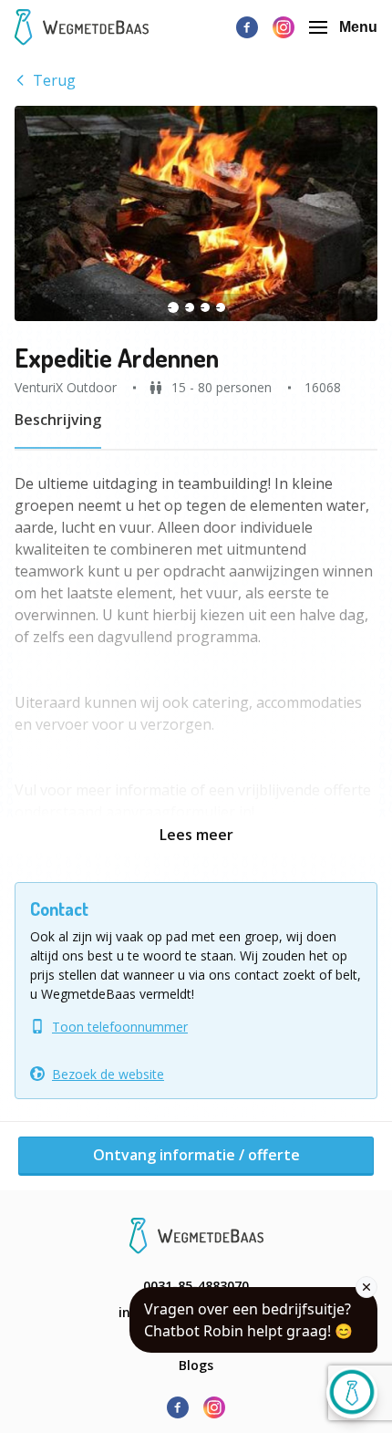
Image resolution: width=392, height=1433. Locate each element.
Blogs (196, 1365)
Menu (358, 27)
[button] (196, 213)
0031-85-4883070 (196, 1285)
